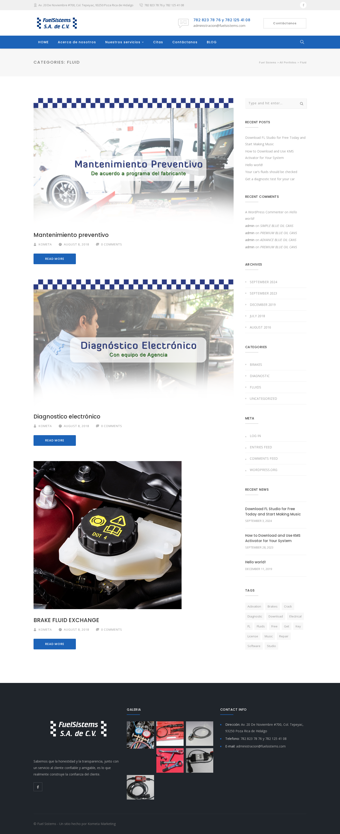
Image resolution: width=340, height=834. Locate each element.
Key (298, 626)
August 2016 (260, 327)
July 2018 (257, 316)
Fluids (255, 387)
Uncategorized (263, 398)
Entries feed (261, 447)
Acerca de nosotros (77, 42)
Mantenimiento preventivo (71, 235)
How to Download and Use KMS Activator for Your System (272, 538)
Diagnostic (260, 376)
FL (248, 626)
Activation (254, 606)
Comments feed (264, 458)
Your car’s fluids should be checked (271, 172)
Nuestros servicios (122, 42)
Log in (255, 436)
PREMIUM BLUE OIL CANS (278, 233)
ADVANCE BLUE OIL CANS (278, 240)
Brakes (256, 364)
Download (276, 616)
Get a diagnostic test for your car (270, 179)
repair (283, 636)
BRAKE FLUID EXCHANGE (66, 620)
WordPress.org (263, 470)
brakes (273, 606)
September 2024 (263, 282)
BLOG (212, 42)
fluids (261, 626)
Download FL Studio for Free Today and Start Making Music (273, 511)
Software (253, 646)
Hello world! (254, 165)
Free (274, 626)
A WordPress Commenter (264, 212)
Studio (271, 646)
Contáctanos (185, 42)
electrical (295, 616)
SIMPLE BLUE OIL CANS (276, 225)
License (252, 636)
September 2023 (263, 293)
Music (269, 636)
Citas (158, 42)
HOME (43, 42)
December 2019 (263, 304)
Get (286, 626)
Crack (288, 606)
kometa (45, 244)
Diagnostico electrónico (67, 416)
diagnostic (254, 616)
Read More (54, 259)
